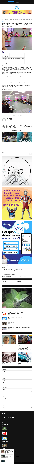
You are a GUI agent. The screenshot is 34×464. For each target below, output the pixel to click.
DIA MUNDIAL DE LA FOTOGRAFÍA (6, 272)
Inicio (2, 19)
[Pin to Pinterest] (21, 115)
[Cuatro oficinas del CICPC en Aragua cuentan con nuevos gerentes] (4, 328)
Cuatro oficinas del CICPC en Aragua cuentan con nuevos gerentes (19, 327)
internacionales (17, 385)
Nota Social (17, 394)
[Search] (31, 16)
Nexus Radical (24, 462)
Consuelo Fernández (11, 322)
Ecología (17, 376)
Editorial (17, 380)
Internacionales (17, 387)
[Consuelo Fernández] (4, 323)
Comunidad (6, 19)
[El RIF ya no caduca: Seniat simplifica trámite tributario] (25, 357)
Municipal (17, 389)
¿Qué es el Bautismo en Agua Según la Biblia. (15, 317)
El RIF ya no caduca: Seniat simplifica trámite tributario (9, 274)
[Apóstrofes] (9, 339)
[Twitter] (16, 2)
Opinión (17, 396)
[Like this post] (18, 115)
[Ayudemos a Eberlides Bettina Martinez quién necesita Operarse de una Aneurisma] (3, 451)
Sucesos (17, 405)
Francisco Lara (7, 26)
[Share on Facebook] (19, 115)
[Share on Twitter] (20, 115)
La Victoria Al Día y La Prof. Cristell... (24, 142)
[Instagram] (17, 2)
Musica (17, 391)
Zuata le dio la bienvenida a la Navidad (9, 142)
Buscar (3, 152)
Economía (17, 378)
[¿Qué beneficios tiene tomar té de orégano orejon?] (17, 298)
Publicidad (17, 400)
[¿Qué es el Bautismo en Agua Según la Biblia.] (4, 318)
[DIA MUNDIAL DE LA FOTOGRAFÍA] (9, 357)
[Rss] (18, 2)
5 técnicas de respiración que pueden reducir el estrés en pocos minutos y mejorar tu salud (14, 276)
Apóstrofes (3, 267)
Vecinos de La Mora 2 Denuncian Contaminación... (8, 461)
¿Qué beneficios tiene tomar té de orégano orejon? (11, 309)
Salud (17, 403)
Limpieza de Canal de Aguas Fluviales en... (8, 456)
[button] (14, 1)
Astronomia (17, 369)
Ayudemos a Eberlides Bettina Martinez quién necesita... (9, 451)
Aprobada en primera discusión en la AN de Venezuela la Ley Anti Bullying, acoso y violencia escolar (18, 313)
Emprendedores (17, 382)
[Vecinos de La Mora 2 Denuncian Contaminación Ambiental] (3, 461)
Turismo (17, 407)
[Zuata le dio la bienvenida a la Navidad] (9, 137)
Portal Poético (17, 398)
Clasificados (17, 371)
